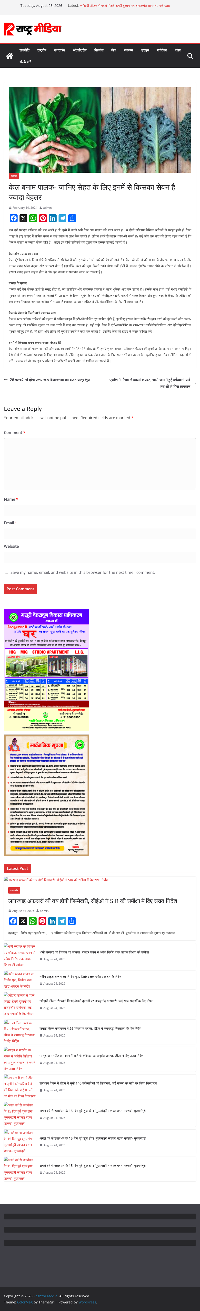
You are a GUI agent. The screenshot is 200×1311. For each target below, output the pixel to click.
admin (47, 208)
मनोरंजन (162, 50)
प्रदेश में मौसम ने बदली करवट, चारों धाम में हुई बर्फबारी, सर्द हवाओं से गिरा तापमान (150, 383)
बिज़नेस (98, 50)
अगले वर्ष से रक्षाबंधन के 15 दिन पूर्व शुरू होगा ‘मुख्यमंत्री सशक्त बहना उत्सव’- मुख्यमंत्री (93, 1110)
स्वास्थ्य (128, 50)
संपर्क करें (25, 61)
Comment (14, 432)
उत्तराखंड (59, 50)
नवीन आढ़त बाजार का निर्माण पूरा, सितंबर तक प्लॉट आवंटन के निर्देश (80, 976)
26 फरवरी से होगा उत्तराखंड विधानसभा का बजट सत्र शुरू (50, 379)
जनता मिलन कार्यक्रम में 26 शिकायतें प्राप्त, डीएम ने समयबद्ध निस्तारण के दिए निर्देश (90, 1028)
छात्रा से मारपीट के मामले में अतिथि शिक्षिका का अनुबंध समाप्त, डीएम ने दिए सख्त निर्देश (91, 1055)
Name (11, 499)
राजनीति (25, 50)
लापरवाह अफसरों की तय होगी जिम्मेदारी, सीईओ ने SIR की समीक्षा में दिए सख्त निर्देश (92, 901)
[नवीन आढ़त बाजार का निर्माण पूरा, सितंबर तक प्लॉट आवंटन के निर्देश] (20, 980)
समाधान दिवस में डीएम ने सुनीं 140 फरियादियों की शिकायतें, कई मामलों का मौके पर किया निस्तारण (98, 1083)
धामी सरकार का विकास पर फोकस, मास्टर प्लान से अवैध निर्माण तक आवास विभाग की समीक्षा (94, 952)
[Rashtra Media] (10, 56)
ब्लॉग (177, 50)
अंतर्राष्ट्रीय (80, 50)
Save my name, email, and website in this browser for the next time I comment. (82, 572)
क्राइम (145, 50)
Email (10, 523)
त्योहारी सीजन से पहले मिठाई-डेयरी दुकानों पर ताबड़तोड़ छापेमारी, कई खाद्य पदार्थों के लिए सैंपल (96, 1001)
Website (11, 546)
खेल (113, 50)
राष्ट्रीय (41, 50)
